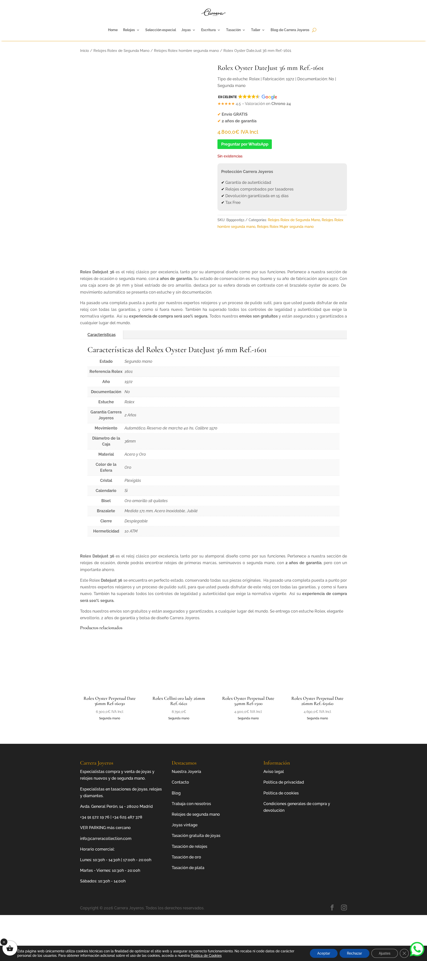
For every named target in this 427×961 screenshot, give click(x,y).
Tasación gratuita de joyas (196, 835)
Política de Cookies (206, 956)
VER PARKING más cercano (105, 827)
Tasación (233, 30)
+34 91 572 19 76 (94, 817)
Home (113, 30)
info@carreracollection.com (105, 838)
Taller (255, 30)
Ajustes (384, 953)
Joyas (186, 30)
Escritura (208, 30)
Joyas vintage (184, 825)
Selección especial (160, 30)
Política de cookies (281, 793)
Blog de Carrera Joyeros (290, 30)
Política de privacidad (283, 782)
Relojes (129, 30)
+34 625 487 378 (127, 817)
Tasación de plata (188, 867)
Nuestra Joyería (186, 771)
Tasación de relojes (189, 846)
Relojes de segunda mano (196, 814)
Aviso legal (273, 771)
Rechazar (354, 953)
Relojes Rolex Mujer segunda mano (285, 227)
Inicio (84, 50)
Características (101, 334)
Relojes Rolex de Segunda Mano (121, 50)
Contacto (180, 782)
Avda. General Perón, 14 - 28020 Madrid (116, 806)
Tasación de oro (186, 857)
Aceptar (323, 953)
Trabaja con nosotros (191, 803)
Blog (176, 793)
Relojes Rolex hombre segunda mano (186, 50)
